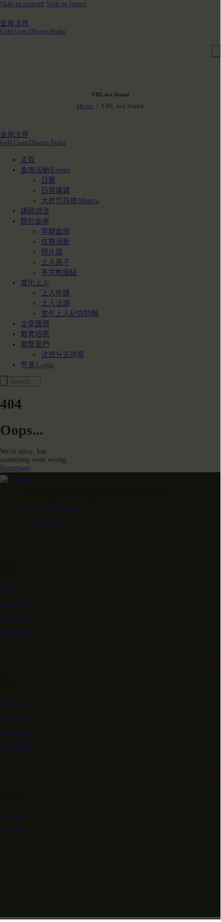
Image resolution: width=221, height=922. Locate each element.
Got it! (179, 86)
